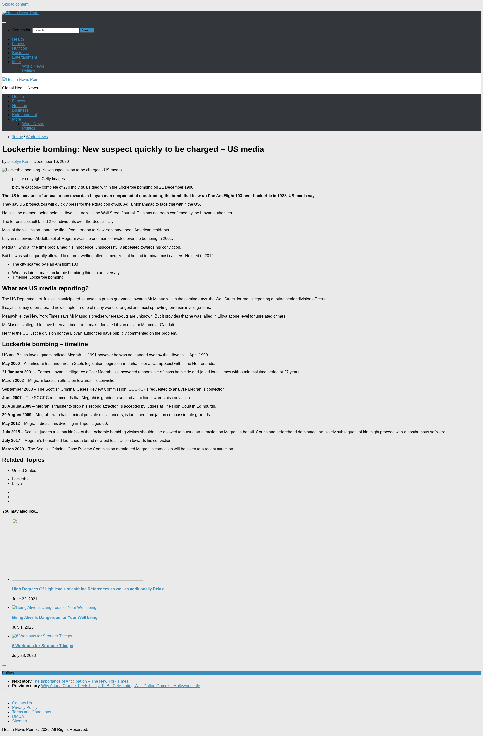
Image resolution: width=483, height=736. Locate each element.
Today (17, 137)
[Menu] (4, 22)
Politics (28, 71)
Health (18, 39)
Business (20, 53)
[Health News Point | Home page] (20, 13)
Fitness (18, 44)
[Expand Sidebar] (4, 665)
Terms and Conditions (31, 712)
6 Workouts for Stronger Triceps (42, 646)
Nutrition (19, 48)
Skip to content (15, 4)
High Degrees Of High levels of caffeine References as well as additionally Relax (88, 589)
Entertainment (24, 57)
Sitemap (19, 721)
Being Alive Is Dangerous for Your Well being (55, 617)
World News (33, 66)
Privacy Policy (24, 707)
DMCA (18, 716)
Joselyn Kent (18, 161)
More (16, 62)
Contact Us (22, 703)
